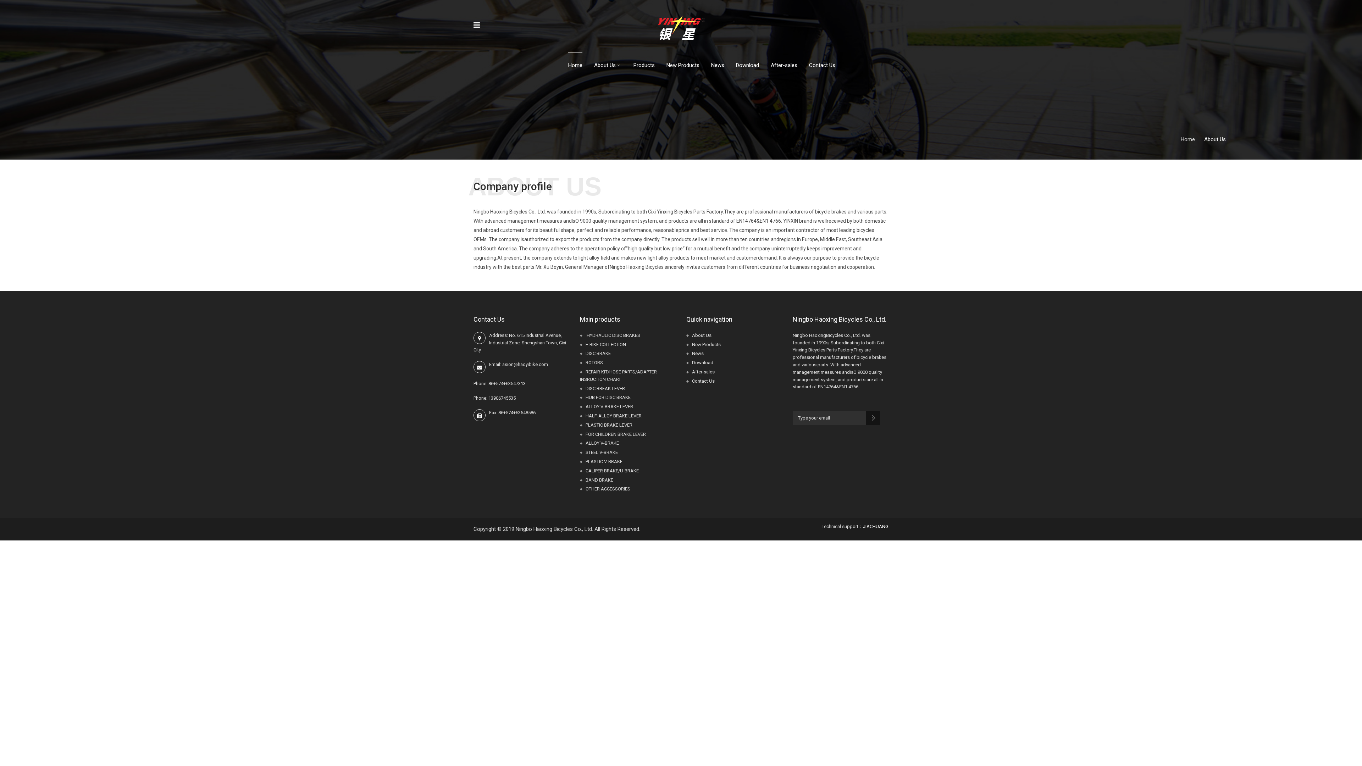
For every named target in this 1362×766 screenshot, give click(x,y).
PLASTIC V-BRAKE (604, 461)
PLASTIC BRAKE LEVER (609, 425)
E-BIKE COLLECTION (606, 344)
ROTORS (594, 362)
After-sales (784, 65)
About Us (605, 65)
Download (747, 65)
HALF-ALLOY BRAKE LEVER (614, 415)
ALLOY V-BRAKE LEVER (609, 406)
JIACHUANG (875, 526)
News (717, 65)
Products (644, 65)
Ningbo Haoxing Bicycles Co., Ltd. (554, 529)
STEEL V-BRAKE (602, 452)
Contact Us (822, 65)
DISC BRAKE (598, 353)
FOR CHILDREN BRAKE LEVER (616, 434)
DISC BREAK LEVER (605, 388)
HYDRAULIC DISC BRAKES (613, 335)
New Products (682, 65)
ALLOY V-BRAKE (602, 443)
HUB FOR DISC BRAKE (608, 397)
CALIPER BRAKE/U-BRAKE (612, 470)
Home (575, 65)
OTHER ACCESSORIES (608, 489)
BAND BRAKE (599, 480)
